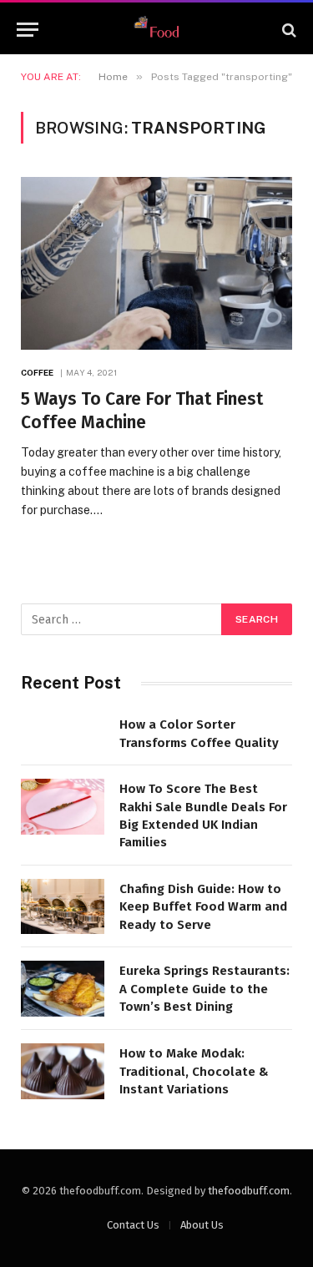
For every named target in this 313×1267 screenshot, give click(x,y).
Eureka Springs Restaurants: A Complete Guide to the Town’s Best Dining (204, 988)
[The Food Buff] (157, 30)
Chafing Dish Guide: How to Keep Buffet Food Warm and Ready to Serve (203, 906)
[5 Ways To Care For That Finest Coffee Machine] (156, 263)
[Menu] (27, 29)
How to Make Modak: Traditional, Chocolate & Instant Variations (194, 1071)
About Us (202, 1225)
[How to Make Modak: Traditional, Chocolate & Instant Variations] (62, 1071)
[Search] (287, 29)
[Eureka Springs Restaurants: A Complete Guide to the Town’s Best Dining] (62, 989)
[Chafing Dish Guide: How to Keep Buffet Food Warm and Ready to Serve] (62, 907)
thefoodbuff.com (249, 1190)
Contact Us (133, 1225)
